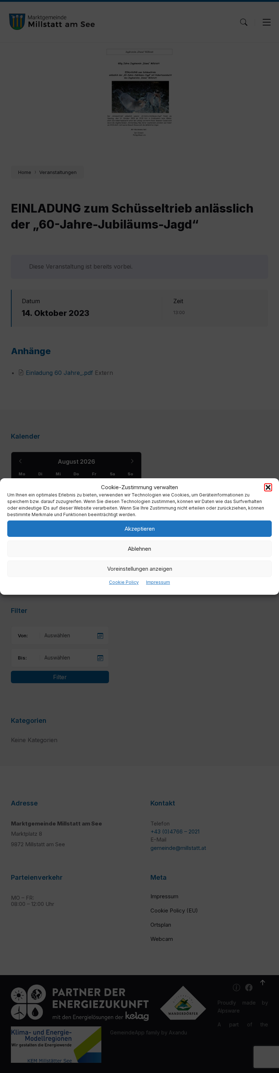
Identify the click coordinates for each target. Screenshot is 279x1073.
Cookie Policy (124, 582)
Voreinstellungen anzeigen (139, 568)
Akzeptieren (140, 528)
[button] (268, 487)
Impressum (158, 582)
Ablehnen (139, 548)
